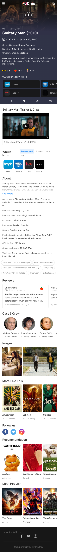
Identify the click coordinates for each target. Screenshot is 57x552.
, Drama (21, 45)
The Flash (7, 518)
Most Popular (11, 483)
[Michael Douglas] (10, 324)
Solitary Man (15, 29)
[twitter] (13, 434)
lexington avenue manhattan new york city (21, 268)
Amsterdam (8, 415)
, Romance (30, 45)
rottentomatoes (13, 305)
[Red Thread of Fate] (32, 457)
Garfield (6, 474)
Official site (19, 243)
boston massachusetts (43, 262)
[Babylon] (32, 398)
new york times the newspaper (16, 262)
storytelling (48, 268)
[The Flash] (12, 501)
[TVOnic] (28, 3)
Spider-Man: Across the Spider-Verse (32, 518)
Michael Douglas (11, 333)
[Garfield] (12, 457)
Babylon (27, 415)
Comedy (13, 45)
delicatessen (48, 273)
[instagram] (22, 434)
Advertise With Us (12, 532)
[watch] (28, 15)
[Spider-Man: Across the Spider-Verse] (32, 501)
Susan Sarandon (28, 333)
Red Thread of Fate (32, 474)
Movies (5, 29)
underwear (34, 273)
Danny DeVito (46, 333)
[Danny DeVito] (46, 324)
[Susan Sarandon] (28, 324)
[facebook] (5, 434)
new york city (9, 273)
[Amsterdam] (12, 398)
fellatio (22, 273)
